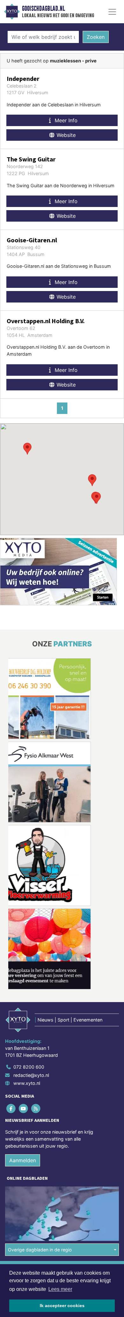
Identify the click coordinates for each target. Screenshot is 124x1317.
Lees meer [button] (60, 1289)
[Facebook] (11, 1108)
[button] (97, 498)
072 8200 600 (28, 1067)
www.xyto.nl (26, 1083)
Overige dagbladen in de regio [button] (40, 1249)
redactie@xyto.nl (31, 1075)
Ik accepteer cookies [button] (62, 1305)
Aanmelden (22, 1160)
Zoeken (96, 37)
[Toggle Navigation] (112, 12)
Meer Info (65, 120)
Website (65, 135)
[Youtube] (23, 1108)
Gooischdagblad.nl (43, 8)
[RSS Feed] (36, 1108)
